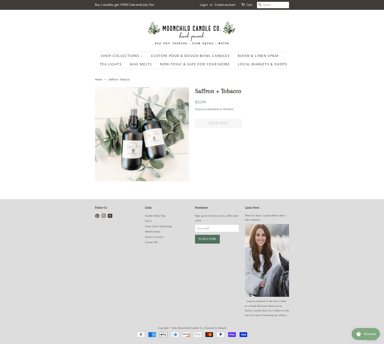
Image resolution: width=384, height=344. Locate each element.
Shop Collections (120, 56)
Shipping (200, 109)
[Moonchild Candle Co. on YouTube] (110, 216)
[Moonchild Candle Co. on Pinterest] (97, 216)
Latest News (252, 207)
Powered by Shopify (215, 327)
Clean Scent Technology (158, 226)
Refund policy (152, 231)
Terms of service (154, 236)
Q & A (148, 220)
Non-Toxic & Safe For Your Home (195, 64)
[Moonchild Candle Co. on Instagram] (103, 216)
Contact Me (151, 242)
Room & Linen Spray (258, 56)
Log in (204, 5)
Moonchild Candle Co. (190, 327)
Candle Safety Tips (155, 215)
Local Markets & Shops (262, 64)
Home (98, 79)
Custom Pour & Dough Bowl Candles (190, 56)
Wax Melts (141, 64)
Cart (249, 5)
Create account (225, 5)
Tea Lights (111, 64)
